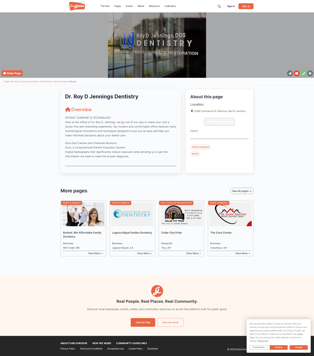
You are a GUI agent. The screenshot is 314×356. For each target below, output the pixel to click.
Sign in (231, 6)
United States (46, 81)
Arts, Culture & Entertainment (176, 202)
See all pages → (242, 191)
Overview (81, 109)
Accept (298, 347)
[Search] (219, 6)
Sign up (246, 6)
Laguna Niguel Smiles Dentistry (132, 232)
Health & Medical (200, 147)
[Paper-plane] (290, 73)
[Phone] (303, 73)
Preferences (259, 347)
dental (195, 153)
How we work (170, 322)
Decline (278, 347)
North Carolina (60, 81)
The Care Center (221, 232)
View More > (95, 253)
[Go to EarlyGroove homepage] (77, 6)
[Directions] (310, 73)
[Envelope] (297, 73)
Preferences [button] (263, 341)
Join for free (143, 322)
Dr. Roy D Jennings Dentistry (25, 81)
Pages (7, 81)
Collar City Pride (171, 232)
